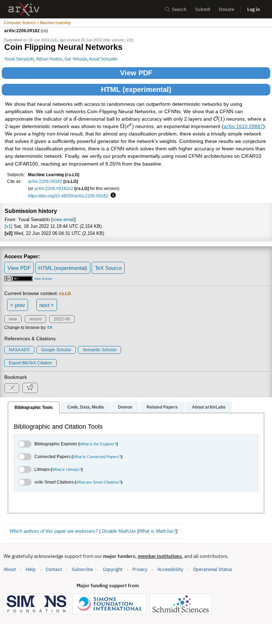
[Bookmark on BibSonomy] (11, 388)
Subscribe (82, 569)
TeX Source (108, 268)
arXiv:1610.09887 (243, 126)
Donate (226, 9)
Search (179, 9)
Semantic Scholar (100, 349)
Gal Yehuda (75, 59)
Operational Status (212, 569)
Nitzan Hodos (49, 59)
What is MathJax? (157, 531)
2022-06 (62, 319)
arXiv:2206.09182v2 (53, 188)
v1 (54, 40)
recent (35, 319)
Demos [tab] (125, 407)
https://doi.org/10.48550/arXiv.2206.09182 (68, 195)
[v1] (8, 226)
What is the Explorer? (98, 444)
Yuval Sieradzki (19, 59)
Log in (253, 9)
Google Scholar (56, 349)
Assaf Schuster (103, 59)
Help (31, 569)
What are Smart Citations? (98, 482)
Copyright (113, 569)
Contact (54, 569)
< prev (17, 305)
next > (46, 305)
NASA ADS (19, 349)
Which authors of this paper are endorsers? (54, 531)
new (13, 319)
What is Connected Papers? (97, 457)
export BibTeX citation (30, 362)
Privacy (139, 569)
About (10, 569)
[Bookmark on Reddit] (30, 388)
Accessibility (170, 569)
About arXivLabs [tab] (209, 407)
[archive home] (23, 9)
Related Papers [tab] (162, 407)
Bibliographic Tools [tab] (34, 407)
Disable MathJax (119, 531)
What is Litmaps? (66, 469)
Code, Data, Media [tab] (85, 407)
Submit (202, 9)
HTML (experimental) (136, 89)
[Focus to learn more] (112, 195)
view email (63, 219)
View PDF (136, 73)
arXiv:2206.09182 (45, 181)
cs (49, 327)
